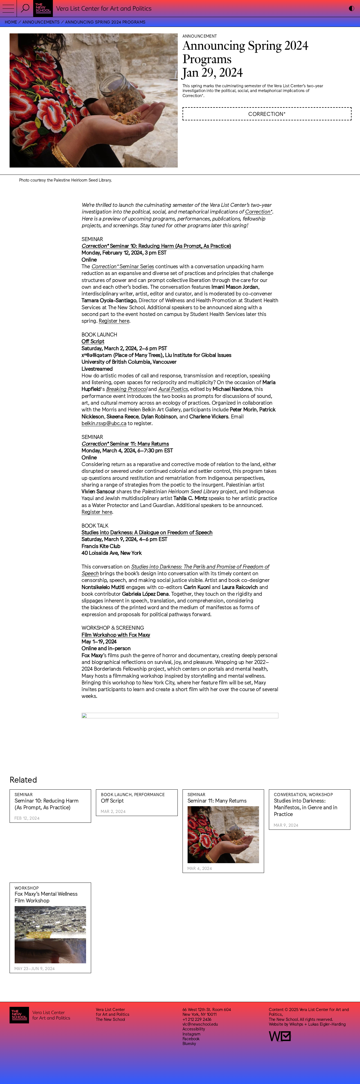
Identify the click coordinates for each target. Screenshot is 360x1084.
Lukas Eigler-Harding (327, 1023)
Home (11, 21)
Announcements (41, 21)
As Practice (216, 245)
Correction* (266, 114)
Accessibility (194, 1028)
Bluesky (189, 1043)
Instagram (192, 1033)
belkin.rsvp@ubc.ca (104, 423)
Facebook (191, 1038)
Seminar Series (122, 266)
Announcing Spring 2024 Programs (105, 21)
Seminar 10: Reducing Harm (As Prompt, (143, 245)
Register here (114, 320)
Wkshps (296, 1023)
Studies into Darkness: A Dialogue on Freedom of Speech (147, 532)
